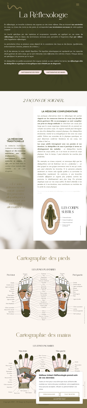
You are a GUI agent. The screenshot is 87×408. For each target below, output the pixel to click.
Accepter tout (59, 399)
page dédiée (76, 191)
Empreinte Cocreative (34, 402)
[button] (77, 4)
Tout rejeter (69, 394)
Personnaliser (49, 394)
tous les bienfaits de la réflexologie (54, 191)
